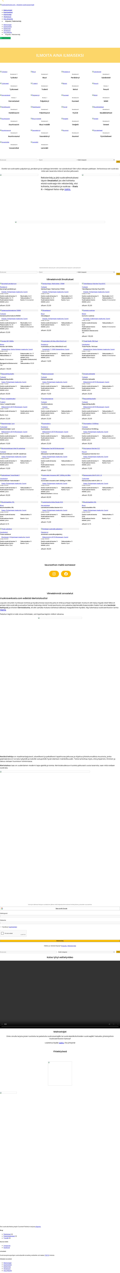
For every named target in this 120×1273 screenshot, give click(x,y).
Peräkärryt (75, 78)
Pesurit (106, 89)
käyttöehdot (13, 927)
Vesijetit (75, 124)
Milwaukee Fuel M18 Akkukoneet (52, 454)
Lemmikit (44, 148)
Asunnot (75, 136)
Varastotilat (14, 148)
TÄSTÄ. (3, 610)
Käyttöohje (7, 15)
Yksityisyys (7, 17)
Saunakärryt (45, 136)
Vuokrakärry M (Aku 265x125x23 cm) (54, 347)
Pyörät (75, 113)
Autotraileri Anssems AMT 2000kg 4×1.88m (56, 481)
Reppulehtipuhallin (6, 379)
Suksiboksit (106, 78)
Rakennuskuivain (47, 379)
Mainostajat (8, 10)
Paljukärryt (44, 101)
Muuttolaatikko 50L (89, 507)
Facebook (7, 1248)
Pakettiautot (44, 113)
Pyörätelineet (106, 136)
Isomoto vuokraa (88, 316)
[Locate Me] (39, 162)
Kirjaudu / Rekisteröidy (68, 946)
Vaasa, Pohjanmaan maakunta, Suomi (13, 382)
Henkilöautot (14, 113)
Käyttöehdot (8, 12)
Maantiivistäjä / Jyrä (7, 429)
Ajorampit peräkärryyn (8, 289)
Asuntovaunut (14, 136)
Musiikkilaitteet (106, 113)
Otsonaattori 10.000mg (90, 429)
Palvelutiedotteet (9, 1236)
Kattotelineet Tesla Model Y (10, 481)
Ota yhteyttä (8, 19)
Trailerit (45, 89)
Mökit (106, 101)
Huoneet (75, 101)
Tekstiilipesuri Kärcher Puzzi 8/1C (93, 289)
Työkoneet (14, 89)
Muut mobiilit (44, 124)
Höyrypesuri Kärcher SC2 (90, 454)
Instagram (7, 1246)
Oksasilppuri (45, 316)
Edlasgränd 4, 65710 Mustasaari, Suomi (96, 382)
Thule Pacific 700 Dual (89, 347)
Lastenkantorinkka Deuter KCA (52, 507)
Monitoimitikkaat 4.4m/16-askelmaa (13, 454)
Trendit (6, 1238)
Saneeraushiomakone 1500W (10, 316)
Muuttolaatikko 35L (7, 507)
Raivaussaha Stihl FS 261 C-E (92, 481)
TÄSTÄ (47, 1255)
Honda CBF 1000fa (6, 347)
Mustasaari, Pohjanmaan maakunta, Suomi (15, 537)
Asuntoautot (14, 124)
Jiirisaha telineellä (88, 379)
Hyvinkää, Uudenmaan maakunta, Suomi (96, 319)
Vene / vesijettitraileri (7, 404)
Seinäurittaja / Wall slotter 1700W (53, 289)
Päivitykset (7, 1234)
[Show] (119, 923)
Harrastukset (14, 101)
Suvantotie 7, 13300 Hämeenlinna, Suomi (55, 349)
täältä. (67, 189)
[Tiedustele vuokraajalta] (35, 305)
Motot (75, 89)
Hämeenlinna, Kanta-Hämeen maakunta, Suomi (17, 349)
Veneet (106, 124)
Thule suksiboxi (5, 534)
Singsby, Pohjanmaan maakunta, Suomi (14, 292)
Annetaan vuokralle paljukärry (51, 534)
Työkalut (14, 78)
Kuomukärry (45, 429)
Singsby (45, 407)
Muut (45, 78)
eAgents (38, 1227)
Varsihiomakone (47, 404)
